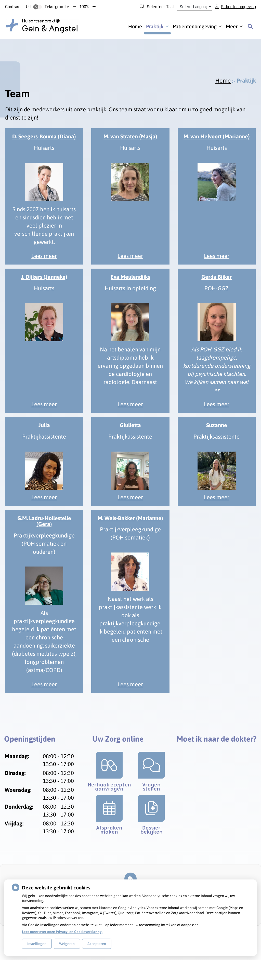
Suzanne (216, 425)
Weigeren (67, 944)
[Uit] (37, 7)
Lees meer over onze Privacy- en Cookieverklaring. (62, 932)
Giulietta (130, 425)
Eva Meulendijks (130, 277)
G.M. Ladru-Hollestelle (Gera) (44, 521)
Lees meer (44, 256)
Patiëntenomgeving (195, 26)
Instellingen (36, 944)
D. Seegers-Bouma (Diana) (44, 136)
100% (84, 6)
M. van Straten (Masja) (130, 136)
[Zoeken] (250, 26)
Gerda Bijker (216, 277)
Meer (232, 26)
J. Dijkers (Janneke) (44, 277)
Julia (44, 425)
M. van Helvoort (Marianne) (217, 136)
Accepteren (96, 944)
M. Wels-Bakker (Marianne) (130, 518)
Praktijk (155, 26)
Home (135, 26)
